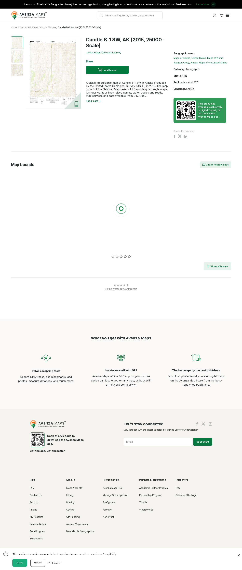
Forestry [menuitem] (107, 509)
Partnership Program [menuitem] (150, 495)
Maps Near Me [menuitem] (74, 488)
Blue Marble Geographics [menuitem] (80, 531)
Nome (52, 27)
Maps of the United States (213, 62)
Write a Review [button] (219, 266)
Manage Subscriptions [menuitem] (115, 495)
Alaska (43, 27)
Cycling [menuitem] (70, 509)
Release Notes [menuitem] (38, 524)
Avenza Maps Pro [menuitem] (112, 488)
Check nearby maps (217, 164)
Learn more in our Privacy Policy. (100, 554)
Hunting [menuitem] (70, 502)
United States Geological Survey (103, 52)
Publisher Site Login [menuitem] (186, 495)
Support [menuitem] (34, 502)
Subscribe (202, 441)
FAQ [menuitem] (32, 488)
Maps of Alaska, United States (190, 58)
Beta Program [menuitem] (37, 531)
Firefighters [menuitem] (109, 502)
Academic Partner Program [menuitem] (153, 488)
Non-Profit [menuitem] (108, 516)
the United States (28, 27)
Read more (92, 100)
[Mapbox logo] (19, 245)
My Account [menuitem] (36, 516)
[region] (121, 209)
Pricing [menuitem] (33, 509)
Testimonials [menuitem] (36, 538)
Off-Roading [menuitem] (73, 516)
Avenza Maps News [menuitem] (77, 524)
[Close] (238, 554)
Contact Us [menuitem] (36, 495)
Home (14, 27)
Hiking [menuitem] (69, 495)
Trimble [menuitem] (143, 502)
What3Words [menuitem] (146, 509)
